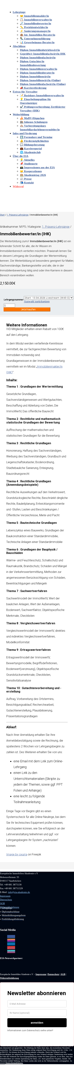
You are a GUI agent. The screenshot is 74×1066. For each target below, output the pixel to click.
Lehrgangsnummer (14, 299)
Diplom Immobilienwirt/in (35, 76)
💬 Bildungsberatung (32, 144)
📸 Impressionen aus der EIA (37, 167)
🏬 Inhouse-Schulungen (33, 122)
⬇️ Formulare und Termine (36, 137)
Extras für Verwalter (25, 91)
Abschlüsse (19, 46)
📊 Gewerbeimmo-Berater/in (37, 42)
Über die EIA (20, 156)
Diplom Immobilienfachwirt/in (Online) (43, 84)
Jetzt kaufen (28, 309)
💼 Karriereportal (31, 148)
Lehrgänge (19, 12)
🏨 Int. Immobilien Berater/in (37, 34)
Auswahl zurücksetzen (37, 301)
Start (2, 215)
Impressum (5, 896)
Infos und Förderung (25, 133)
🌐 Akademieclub (30, 152)
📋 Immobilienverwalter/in (36, 19)
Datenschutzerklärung (14, 1063)
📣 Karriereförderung (33, 87)
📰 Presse (26, 178)
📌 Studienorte (29, 163)
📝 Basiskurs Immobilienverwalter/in (42, 95)
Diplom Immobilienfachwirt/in (38, 57)
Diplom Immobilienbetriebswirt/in (40, 50)
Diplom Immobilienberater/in (37, 72)
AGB (2, 903)
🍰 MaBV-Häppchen (32, 118)
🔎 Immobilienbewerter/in (35, 23)
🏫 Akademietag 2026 (33, 175)
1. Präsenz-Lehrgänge (17, 215)
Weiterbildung (21, 114)
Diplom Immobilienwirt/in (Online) (40, 80)
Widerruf (18, 186)
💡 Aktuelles (27, 159)
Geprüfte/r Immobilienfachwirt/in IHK (43, 53)
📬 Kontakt (27, 182)
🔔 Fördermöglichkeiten (34, 140)
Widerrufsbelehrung (9, 978)
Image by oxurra (16, 854)
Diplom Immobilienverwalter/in (38, 68)
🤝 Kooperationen (31, 171)
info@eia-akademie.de (19, 892)
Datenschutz (6, 899)
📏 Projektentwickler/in (34, 27)
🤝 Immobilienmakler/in (34, 15)
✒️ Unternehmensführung (35, 38)
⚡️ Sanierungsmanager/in (35, 31)
